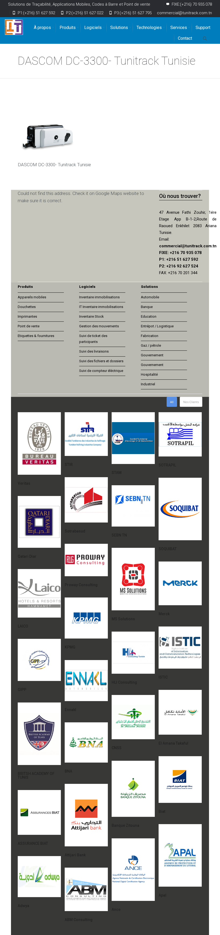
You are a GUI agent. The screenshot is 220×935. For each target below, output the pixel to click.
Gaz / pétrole (151, 345)
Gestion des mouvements (99, 326)
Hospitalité (149, 374)
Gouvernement (152, 355)
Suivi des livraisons (94, 351)
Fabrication (149, 336)
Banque (147, 307)
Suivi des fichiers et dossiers (101, 361)
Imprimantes (27, 316)
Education (148, 316)
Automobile (150, 297)
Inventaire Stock (91, 316)
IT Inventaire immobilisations (101, 307)
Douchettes (27, 307)
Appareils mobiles (32, 297)
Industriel (148, 384)
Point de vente (28, 326)
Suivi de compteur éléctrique (101, 371)
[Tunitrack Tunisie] (14, 27)
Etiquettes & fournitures (36, 336)
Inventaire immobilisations (99, 297)
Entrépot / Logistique (157, 326)
